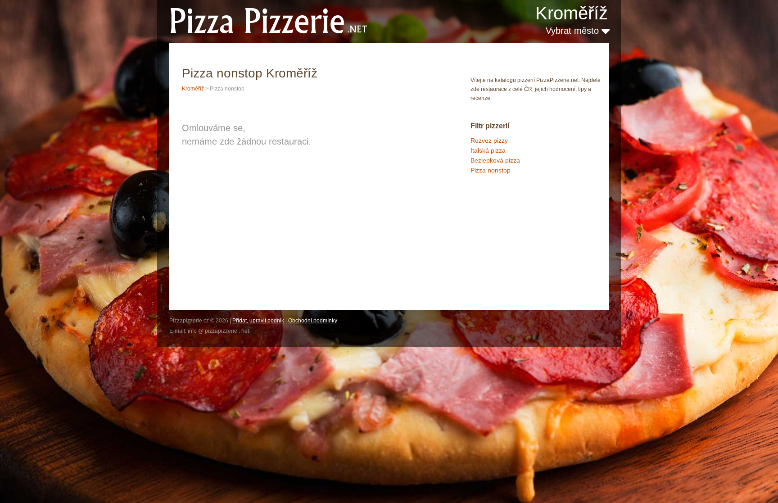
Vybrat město (574, 31)
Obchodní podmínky (312, 320)
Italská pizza (488, 150)
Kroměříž (571, 13)
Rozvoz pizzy (489, 140)
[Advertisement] (515, 223)
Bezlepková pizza (495, 160)
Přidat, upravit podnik (258, 320)
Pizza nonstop (490, 170)
